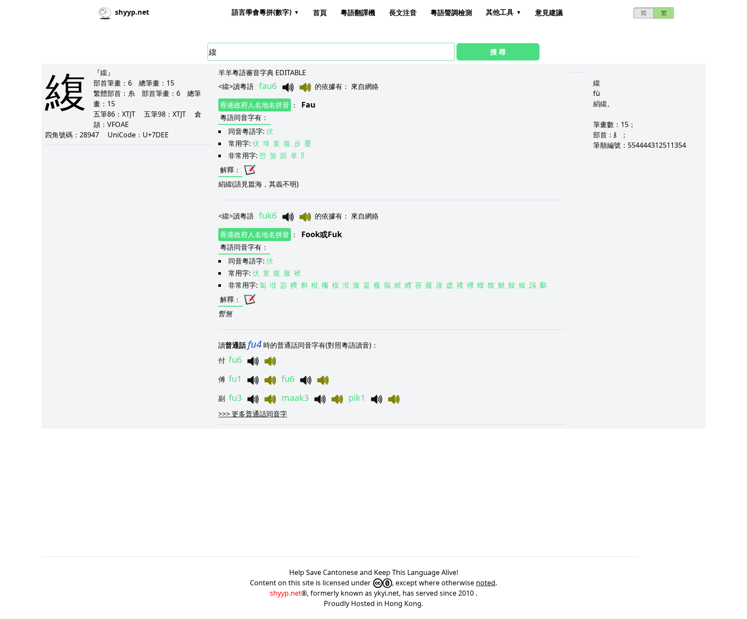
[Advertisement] (301, 492)
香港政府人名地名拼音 (254, 105)
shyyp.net (285, 593)
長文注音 (403, 12)
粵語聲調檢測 (451, 12)
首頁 (320, 12)
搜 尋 (498, 52)
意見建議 (549, 12)
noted (485, 582)
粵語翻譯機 (358, 12)
